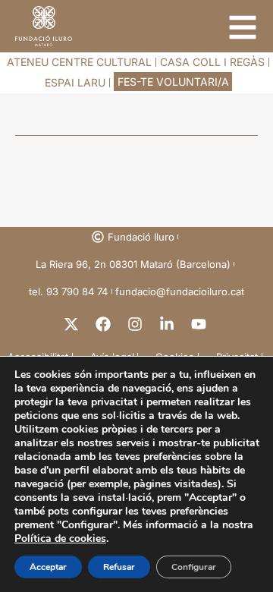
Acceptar (48, 567)
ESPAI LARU (75, 82)
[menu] (243, 27)
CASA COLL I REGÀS (212, 61)
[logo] (43, 26)
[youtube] (200, 324)
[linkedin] (168, 324)
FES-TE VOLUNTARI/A (173, 81)
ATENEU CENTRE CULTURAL (79, 61)
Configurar (193, 567)
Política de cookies (60, 538)
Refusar (119, 567)
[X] (72, 324)
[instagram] (136, 324)
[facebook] (104, 324)
